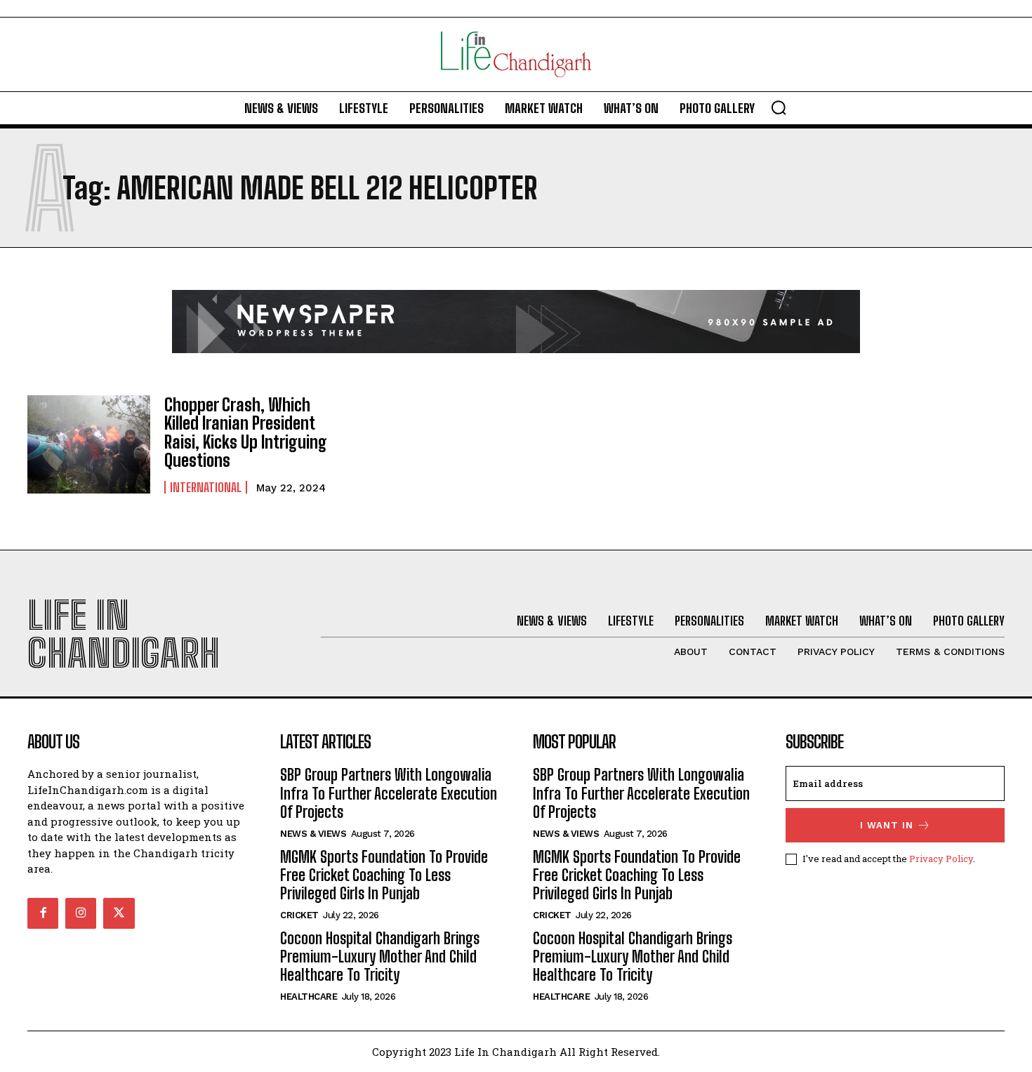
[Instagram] (80, 913)
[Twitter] (118, 913)
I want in (886, 825)
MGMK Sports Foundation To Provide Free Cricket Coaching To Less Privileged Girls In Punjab (384, 875)
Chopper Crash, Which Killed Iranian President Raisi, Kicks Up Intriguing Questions (245, 432)
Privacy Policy (941, 858)
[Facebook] (42, 913)
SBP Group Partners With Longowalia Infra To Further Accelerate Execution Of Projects (388, 793)
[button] (778, 107)
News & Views (313, 833)
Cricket (299, 915)
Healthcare (308, 996)
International (206, 487)
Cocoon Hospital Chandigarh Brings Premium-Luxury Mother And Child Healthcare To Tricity (379, 957)
